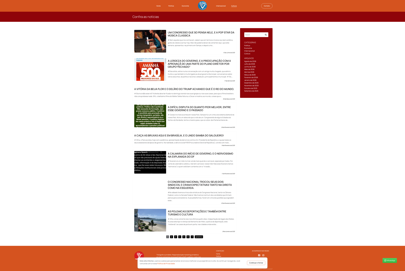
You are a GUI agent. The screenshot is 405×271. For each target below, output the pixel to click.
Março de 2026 (250, 75)
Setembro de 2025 (251, 91)
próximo (199, 237)
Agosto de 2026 (250, 61)
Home (158, 6)
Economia (185, 6)
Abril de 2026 (249, 72)
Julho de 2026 (249, 64)
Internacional (221, 6)
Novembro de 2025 (251, 85)
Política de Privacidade (247, 269)
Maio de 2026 (249, 69)
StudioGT (270, 269)
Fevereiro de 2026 (251, 77)
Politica (171, 6)
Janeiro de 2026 (250, 80)
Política (247, 45)
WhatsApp (391, 260)
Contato (267, 6)
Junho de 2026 (250, 67)
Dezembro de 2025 (251, 83)
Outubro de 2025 (250, 88)
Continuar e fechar (256, 263)
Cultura (234, 6)
